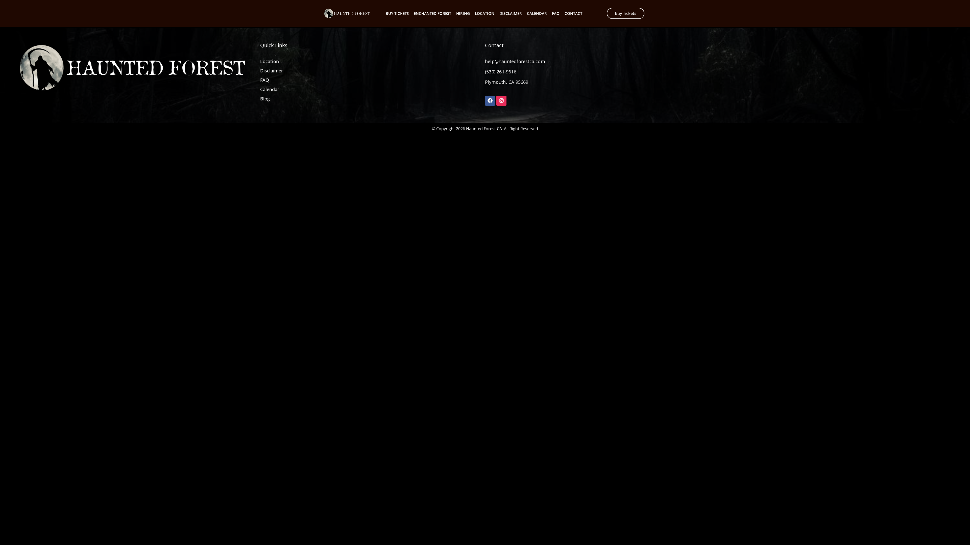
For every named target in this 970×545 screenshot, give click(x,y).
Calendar (537, 13)
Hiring (463, 13)
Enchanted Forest (432, 13)
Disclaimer (510, 13)
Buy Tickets (397, 13)
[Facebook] (490, 101)
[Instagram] (501, 101)
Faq (556, 13)
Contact (573, 13)
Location (484, 13)
